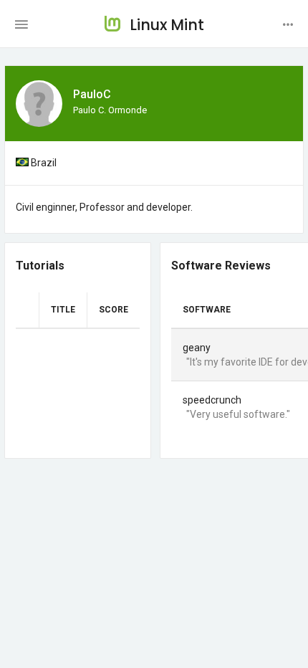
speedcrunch (212, 400)
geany (197, 347)
